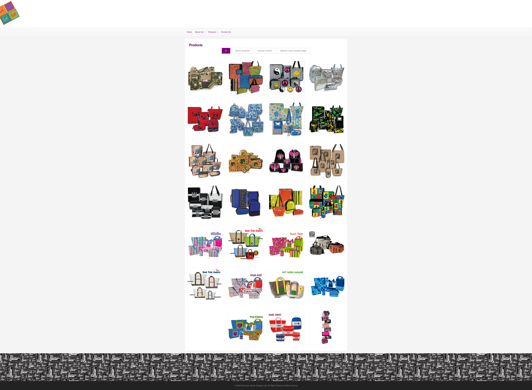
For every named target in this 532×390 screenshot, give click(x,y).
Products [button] (212, 32)
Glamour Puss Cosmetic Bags (293, 50)
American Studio (248, 385)
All (226, 50)
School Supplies (242, 50)
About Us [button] (199, 32)
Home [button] (189, 32)
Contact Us (226, 32)
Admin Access (291, 385)
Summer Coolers (265, 50)
